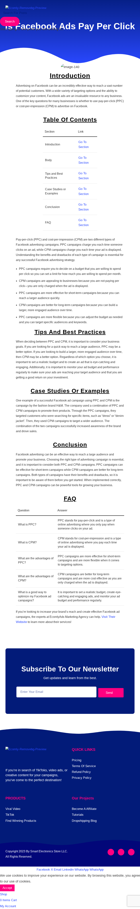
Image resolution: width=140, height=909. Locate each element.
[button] (131, 10)
